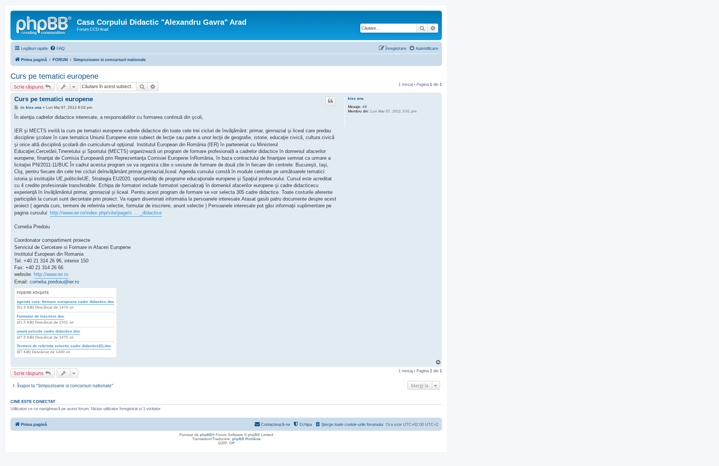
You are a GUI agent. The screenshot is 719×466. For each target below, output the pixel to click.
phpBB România (246, 439)
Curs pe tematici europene (54, 76)
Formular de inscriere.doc (40, 316)
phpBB (206, 435)
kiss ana (356, 98)
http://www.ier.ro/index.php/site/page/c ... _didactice (106, 213)
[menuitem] (57, 48)
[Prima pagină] (44, 24)
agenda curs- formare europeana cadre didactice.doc (65, 302)
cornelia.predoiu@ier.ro (54, 282)
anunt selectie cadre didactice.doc (48, 331)
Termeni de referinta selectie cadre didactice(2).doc (64, 346)
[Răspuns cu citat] (330, 100)
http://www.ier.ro (51, 274)
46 (364, 107)
